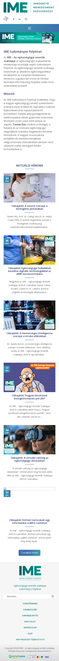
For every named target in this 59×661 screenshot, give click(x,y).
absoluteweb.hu (44, 651)
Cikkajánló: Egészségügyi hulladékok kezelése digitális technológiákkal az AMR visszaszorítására (29, 271)
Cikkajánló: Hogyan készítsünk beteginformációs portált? (29, 397)
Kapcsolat (30, 621)
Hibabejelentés (30, 615)
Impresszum (30, 627)
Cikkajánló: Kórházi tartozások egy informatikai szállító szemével (29, 521)
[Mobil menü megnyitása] (29, 28)
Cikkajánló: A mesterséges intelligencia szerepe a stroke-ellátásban (29, 335)
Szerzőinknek (30, 603)
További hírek (29, 552)
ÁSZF (30, 633)
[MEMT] (6, 19)
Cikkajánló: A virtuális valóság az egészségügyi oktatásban (29, 459)
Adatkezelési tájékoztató (30, 639)
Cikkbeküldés (30, 609)
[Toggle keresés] (26, 19)
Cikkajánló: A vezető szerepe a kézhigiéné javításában (30, 207)
